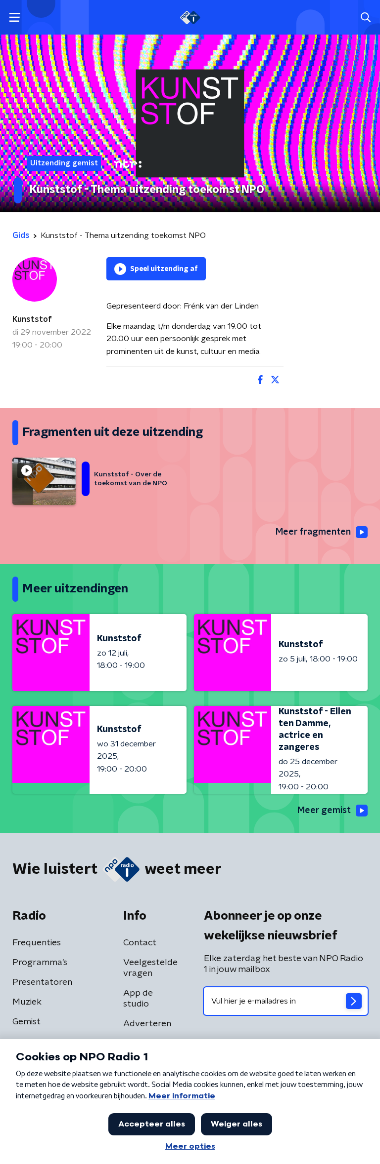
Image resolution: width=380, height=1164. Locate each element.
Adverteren (147, 1023)
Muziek (27, 1002)
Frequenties (36, 942)
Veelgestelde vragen (150, 968)
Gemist (26, 1021)
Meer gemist (324, 810)
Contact (139, 942)
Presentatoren (42, 982)
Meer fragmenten (313, 532)
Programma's (39, 962)
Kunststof (32, 319)
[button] (14, 17)
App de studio (138, 999)
